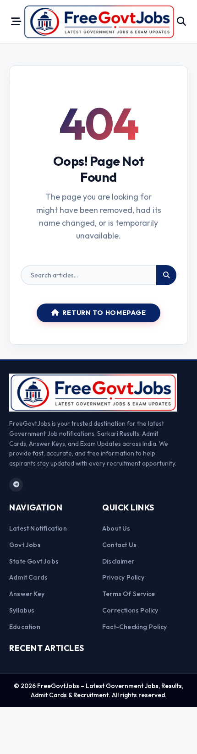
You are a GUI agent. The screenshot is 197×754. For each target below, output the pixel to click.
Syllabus (22, 610)
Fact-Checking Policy (134, 627)
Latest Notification (38, 528)
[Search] (166, 275)
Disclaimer (118, 561)
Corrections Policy (130, 610)
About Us (116, 528)
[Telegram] (16, 485)
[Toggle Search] (181, 21)
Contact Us (119, 545)
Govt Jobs (25, 545)
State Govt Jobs (34, 561)
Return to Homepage (104, 313)
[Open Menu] (16, 21)
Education (24, 627)
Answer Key (26, 594)
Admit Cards (28, 577)
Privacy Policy (123, 577)
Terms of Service (128, 594)
